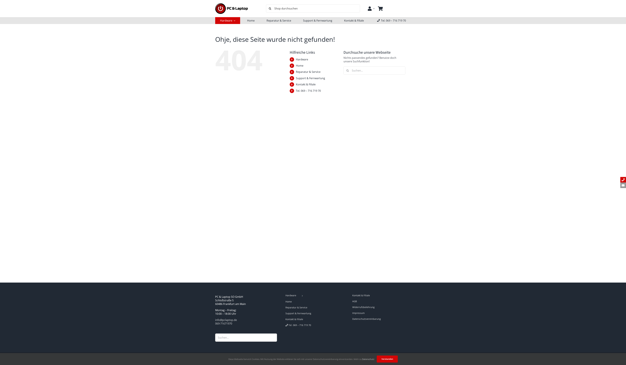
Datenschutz (368, 359)
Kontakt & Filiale (306, 84)
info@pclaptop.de (226, 320)
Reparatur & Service (308, 72)
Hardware (302, 59)
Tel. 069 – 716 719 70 (308, 91)
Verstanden (387, 358)
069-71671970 (223, 323)
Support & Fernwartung (310, 78)
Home (299, 65)
